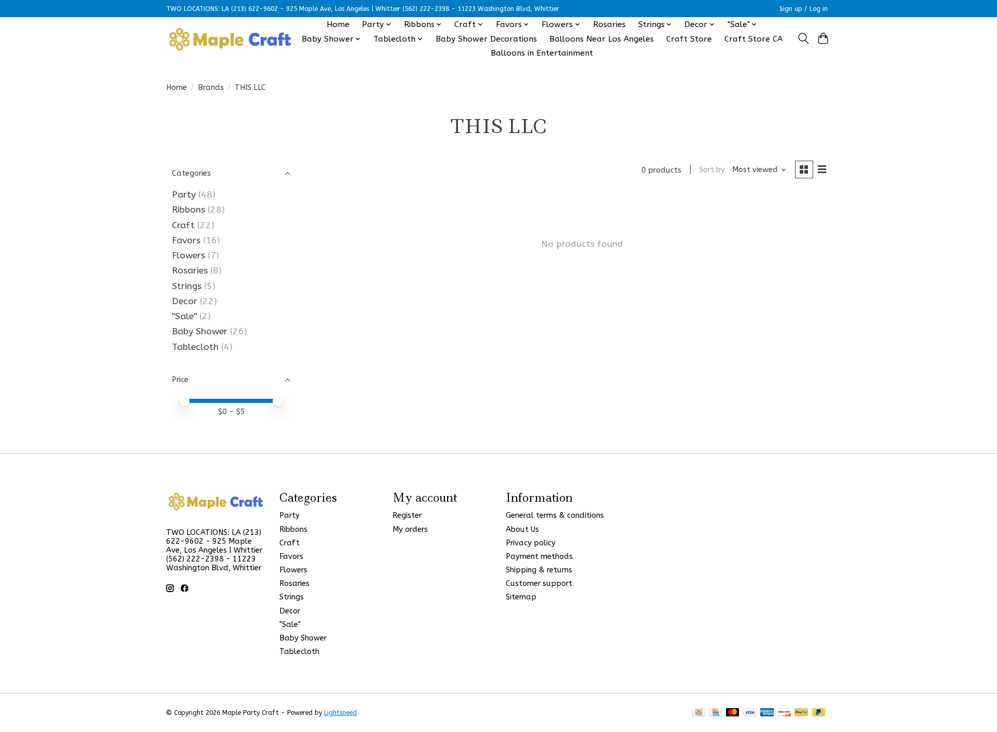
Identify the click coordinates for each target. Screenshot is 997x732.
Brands (211, 87)
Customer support (539, 583)
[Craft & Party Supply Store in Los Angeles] (229, 38)
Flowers (188, 255)
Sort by (712, 169)
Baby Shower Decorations (486, 39)
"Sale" (184, 316)
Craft (183, 225)
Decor (184, 301)
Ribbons (188, 209)
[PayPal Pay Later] (819, 713)
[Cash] (698, 713)
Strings (186, 286)
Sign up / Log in (803, 8)
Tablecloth (195, 347)
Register (407, 515)
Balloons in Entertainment (542, 53)
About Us (522, 529)
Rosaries (609, 24)
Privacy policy (531, 543)
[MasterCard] (732, 713)
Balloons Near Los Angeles (601, 39)
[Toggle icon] (803, 38)
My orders (410, 529)
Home (338, 24)
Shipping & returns (539, 570)
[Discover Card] (784, 713)
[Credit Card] (715, 713)
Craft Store (689, 39)
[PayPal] (801, 713)
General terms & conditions (555, 515)
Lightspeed (340, 712)
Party (184, 194)
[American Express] (767, 713)
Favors (186, 240)
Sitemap (521, 597)
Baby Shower (199, 331)
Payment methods (539, 556)
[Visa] (750, 713)
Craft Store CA (753, 39)
